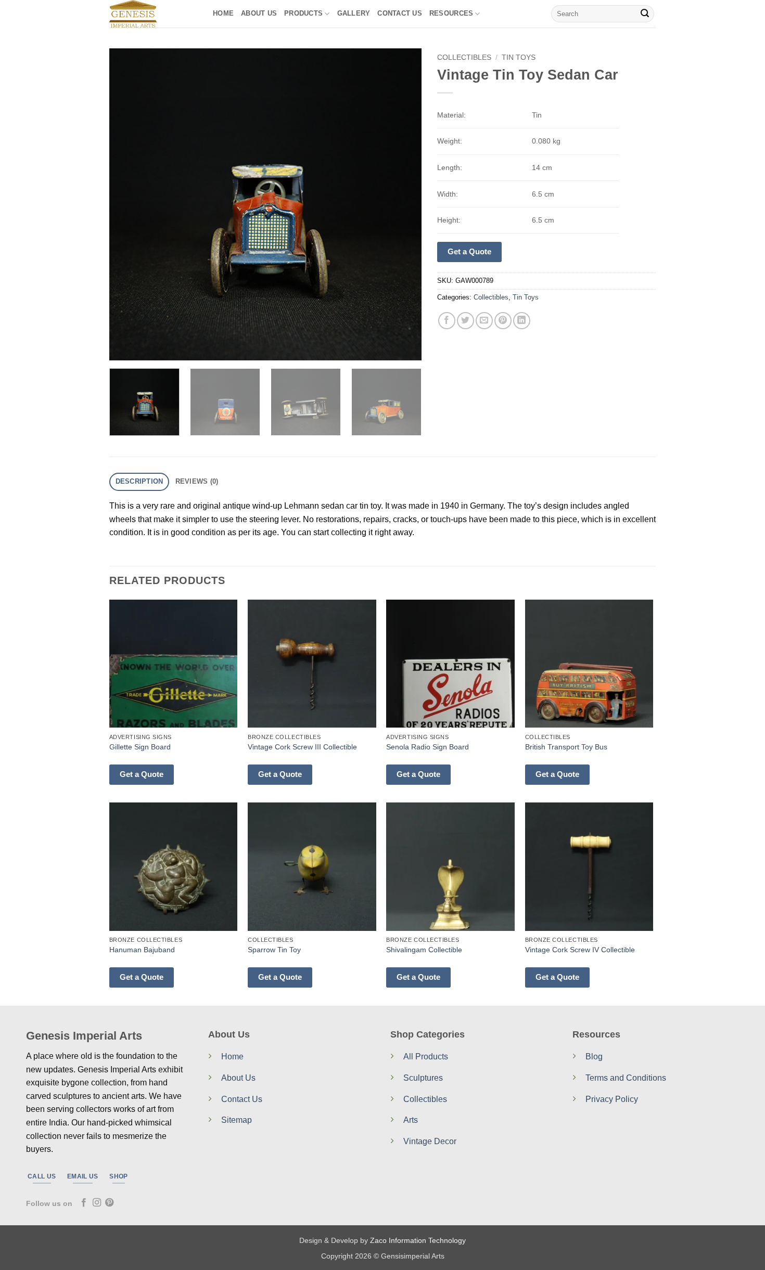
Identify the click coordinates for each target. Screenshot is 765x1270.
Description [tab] (139, 481)
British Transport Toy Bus (566, 747)
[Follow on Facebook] (84, 1203)
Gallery (354, 13)
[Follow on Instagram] (97, 1203)
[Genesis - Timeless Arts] (153, 14)
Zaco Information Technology (418, 1240)
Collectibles (464, 57)
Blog (594, 1056)
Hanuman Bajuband (142, 949)
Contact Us (241, 1099)
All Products (425, 1056)
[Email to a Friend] (484, 320)
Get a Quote (469, 251)
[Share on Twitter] (465, 320)
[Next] (402, 204)
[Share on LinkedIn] (521, 320)
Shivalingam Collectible (424, 949)
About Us (259, 13)
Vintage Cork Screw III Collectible (302, 747)
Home (223, 13)
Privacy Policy (611, 1099)
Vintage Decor (429, 1141)
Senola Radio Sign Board (427, 747)
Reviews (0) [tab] (197, 481)
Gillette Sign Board (140, 747)
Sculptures (423, 1077)
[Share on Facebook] (446, 320)
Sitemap (236, 1120)
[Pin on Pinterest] (503, 320)
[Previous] (128, 204)
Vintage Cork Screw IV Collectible (580, 949)
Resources (451, 13)
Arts (410, 1120)
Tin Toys (519, 57)
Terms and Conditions (625, 1077)
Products (303, 13)
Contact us (399, 13)
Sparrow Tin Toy (274, 949)
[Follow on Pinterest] (109, 1203)
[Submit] (645, 14)
